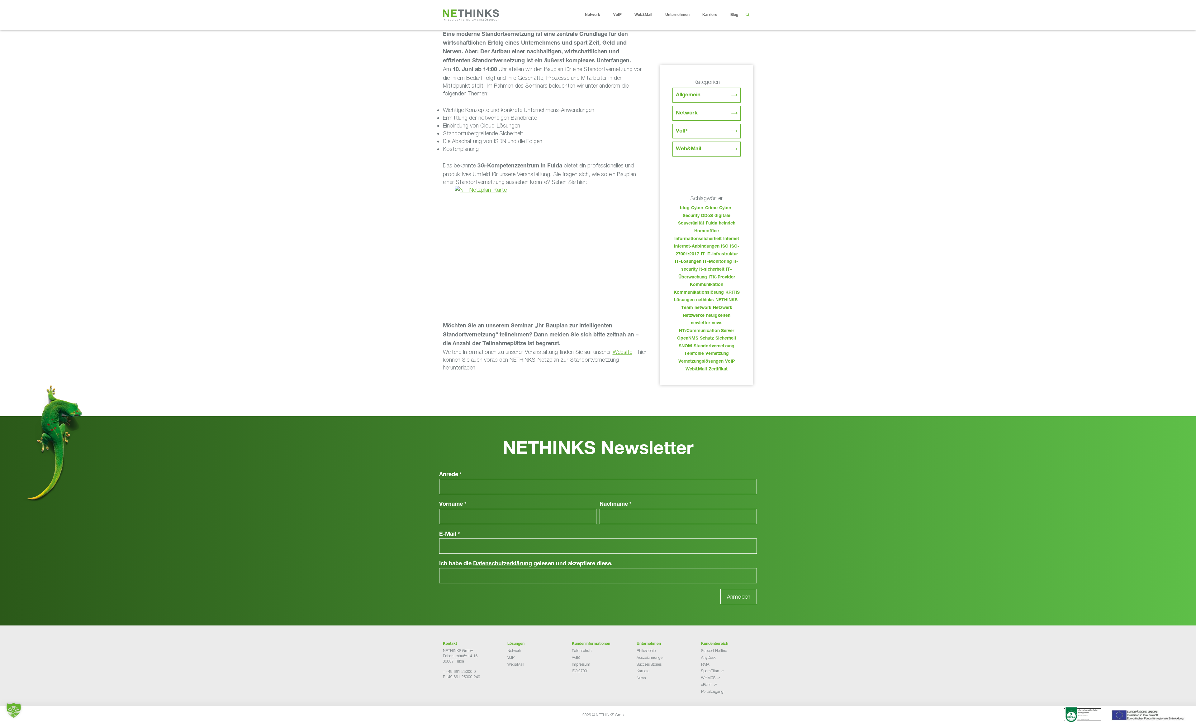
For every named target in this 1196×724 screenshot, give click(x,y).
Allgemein (688, 95)
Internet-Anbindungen (696, 246)
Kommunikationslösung (699, 293)
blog (685, 208)
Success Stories (649, 664)
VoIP (617, 15)
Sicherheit (725, 338)
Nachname (616, 504)
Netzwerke (694, 316)
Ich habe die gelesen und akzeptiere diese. (526, 564)
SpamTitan (710, 670)
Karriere (709, 15)
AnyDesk (708, 657)
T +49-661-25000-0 (459, 671)
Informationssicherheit (698, 239)
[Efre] (1148, 716)
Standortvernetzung (714, 346)
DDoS (707, 216)
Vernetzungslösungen (701, 362)
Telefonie (694, 354)
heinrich (727, 223)
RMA (705, 664)
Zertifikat (718, 369)
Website (622, 352)
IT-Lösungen (688, 262)
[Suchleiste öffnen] (747, 15)
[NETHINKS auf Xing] (455, 692)
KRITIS (732, 293)
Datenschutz (582, 650)
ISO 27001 (580, 670)
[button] (13, 710)
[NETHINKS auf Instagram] (465, 692)
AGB (576, 657)
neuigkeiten (718, 316)
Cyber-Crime (704, 208)
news (717, 323)
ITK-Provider (722, 277)
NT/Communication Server (706, 331)
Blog (734, 15)
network (703, 308)
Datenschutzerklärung (502, 564)
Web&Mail (643, 15)
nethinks (705, 300)
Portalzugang (712, 691)
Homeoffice (706, 231)
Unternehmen (677, 15)
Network (592, 15)
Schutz (707, 338)
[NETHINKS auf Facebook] (445, 692)
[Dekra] (1082, 715)
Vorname (453, 504)
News (641, 677)
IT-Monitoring (717, 262)
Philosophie (646, 650)
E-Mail (449, 534)
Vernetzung (717, 354)
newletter (700, 323)
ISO (725, 246)
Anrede (450, 475)
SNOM (685, 346)
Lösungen (684, 300)
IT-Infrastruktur (722, 254)
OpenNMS (687, 338)
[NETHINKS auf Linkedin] (460, 692)
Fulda (711, 223)
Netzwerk (722, 308)
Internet (731, 239)
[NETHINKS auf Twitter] (450, 692)
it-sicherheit (711, 270)
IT (703, 254)
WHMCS (708, 677)
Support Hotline (714, 650)
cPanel (706, 684)
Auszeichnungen (651, 657)
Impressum (581, 664)
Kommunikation (706, 285)
